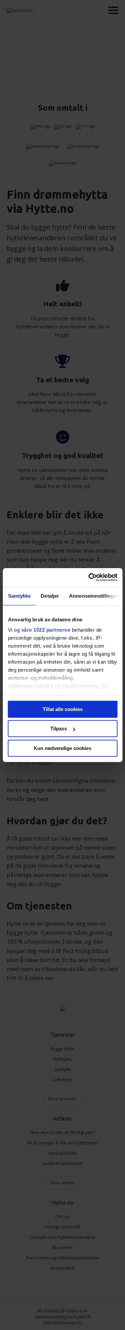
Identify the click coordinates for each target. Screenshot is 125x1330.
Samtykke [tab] (19, 596)
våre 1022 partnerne (45, 630)
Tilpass (58, 728)
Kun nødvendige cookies (62, 748)
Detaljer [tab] (50, 596)
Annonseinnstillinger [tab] (93, 596)
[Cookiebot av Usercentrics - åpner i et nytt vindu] (89, 577)
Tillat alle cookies (63, 709)
